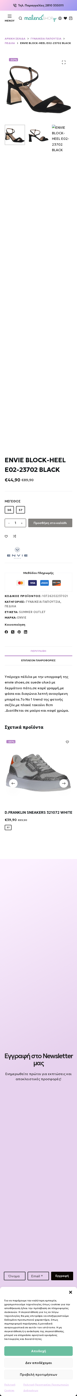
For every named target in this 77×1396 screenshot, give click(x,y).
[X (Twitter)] (12, 632)
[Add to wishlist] (6, 536)
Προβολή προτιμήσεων (38, 1375)
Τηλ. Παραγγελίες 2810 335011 (41, 5)
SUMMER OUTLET (32, 612)
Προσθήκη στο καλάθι (50, 523)
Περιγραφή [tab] (38, 651)
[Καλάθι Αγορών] (70, 18)
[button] (70, 1292)
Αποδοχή (38, 1351)
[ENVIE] (17, 553)
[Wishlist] (65, 18)
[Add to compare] (14, 536)
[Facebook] (6, 632)
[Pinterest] (19, 632)
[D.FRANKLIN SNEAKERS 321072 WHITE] (39, 771)
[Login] (60, 18)
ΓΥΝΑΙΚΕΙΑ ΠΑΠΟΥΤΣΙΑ (43, 602)
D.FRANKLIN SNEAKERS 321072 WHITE (38, 812)
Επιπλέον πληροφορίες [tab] (38, 660)
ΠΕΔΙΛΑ (10, 606)
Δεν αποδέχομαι (38, 1363)
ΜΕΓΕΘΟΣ (13, 501)
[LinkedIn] (25, 632)
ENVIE (21, 617)
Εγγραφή (62, 1276)
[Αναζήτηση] (20, 18)
